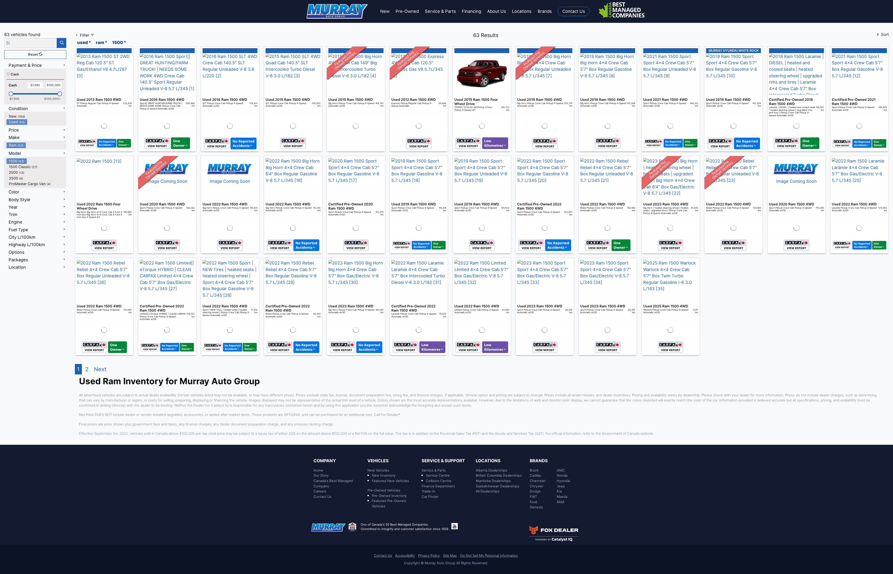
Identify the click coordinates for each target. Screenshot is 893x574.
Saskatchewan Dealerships (497, 486)
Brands (539, 460)
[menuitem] (37, 116)
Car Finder (430, 497)
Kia (559, 491)
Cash (15, 74)
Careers (319, 491)
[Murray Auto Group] (337, 11)
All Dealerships (488, 491)
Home (318, 470)
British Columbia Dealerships (499, 475)
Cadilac (535, 475)
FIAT (533, 497)
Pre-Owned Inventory (389, 496)
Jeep (561, 486)
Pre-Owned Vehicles (383, 490)
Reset (33, 54)
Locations (488, 460)
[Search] (61, 43)
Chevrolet (538, 481)
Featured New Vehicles (390, 481)
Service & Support (443, 460)
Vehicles (378, 460)
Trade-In (428, 491)
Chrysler (536, 486)
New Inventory (384, 475)
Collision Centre (438, 481)
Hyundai (563, 481)
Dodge (535, 491)
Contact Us (322, 497)
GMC (561, 470)
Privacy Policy (429, 556)
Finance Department (438, 486)
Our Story (321, 475)
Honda (562, 475)
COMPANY (324, 460)
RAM (560, 502)
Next (100, 369)
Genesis (536, 507)
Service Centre (438, 475)
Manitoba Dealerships (493, 481)
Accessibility (405, 556)
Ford (533, 502)
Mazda (562, 497)
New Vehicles (378, 470)
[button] (385, 11)
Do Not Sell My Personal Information (489, 556)
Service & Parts (434, 470)
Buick (534, 470)
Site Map (450, 556)
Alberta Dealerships (491, 470)
